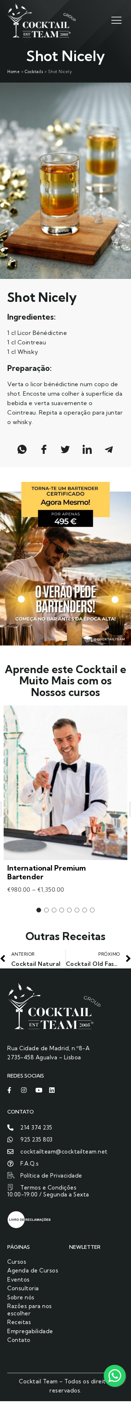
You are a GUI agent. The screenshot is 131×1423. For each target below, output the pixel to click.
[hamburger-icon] (115, 20)
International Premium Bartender (46, 872)
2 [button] (46, 910)
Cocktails (34, 71)
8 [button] (92, 910)
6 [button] (77, 910)
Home (13, 71)
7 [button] (84, 910)
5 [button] (69, 910)
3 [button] (54, 910)
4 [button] (61, 910)
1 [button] (38, 910)
